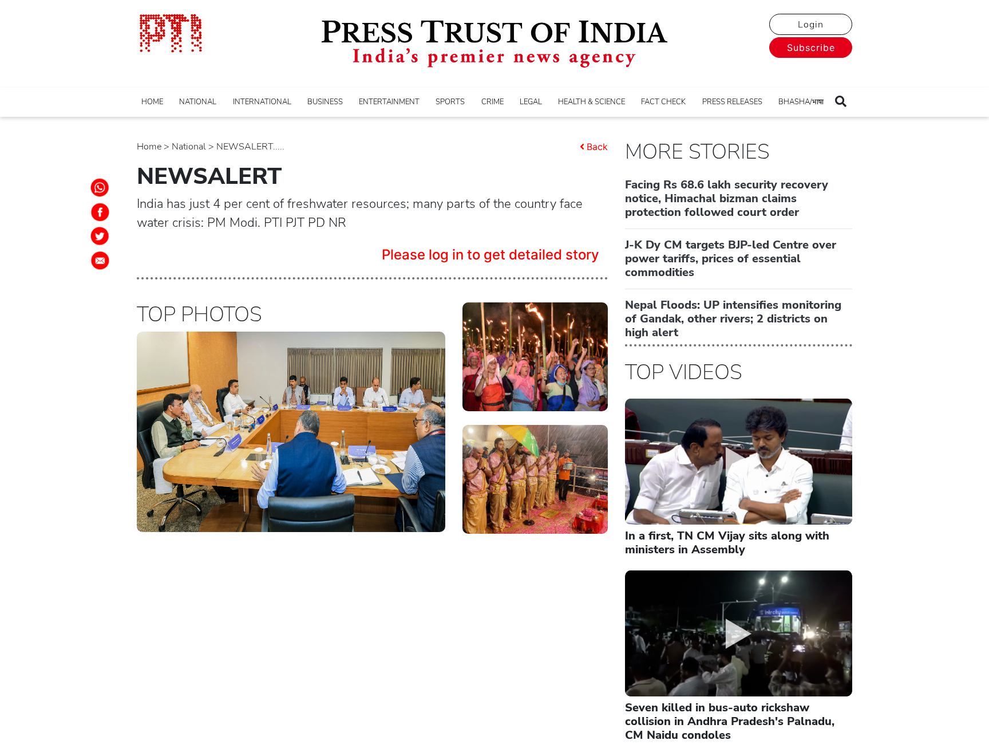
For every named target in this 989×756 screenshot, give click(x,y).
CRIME (492, 102)
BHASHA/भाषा (801, 102)
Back (597, 146)
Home (149, 146)
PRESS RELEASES (732, 102)
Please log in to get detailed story (490, 254)
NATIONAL (197, 102)
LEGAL (531, 102)
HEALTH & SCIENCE (591, 102)
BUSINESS (325, 102)
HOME (152, 102)
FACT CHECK (663, 102)
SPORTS (450, 102)
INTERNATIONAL (262, 102)
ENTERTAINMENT (389, 102)
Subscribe (811, 47)
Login (811, 24)
